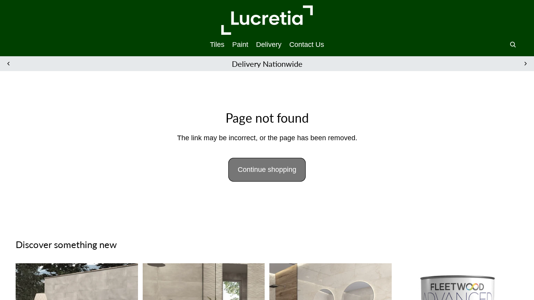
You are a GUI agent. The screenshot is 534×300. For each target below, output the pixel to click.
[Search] (512, 44)
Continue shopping (267, 169)
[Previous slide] (8, 63)
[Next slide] (525, 63)
